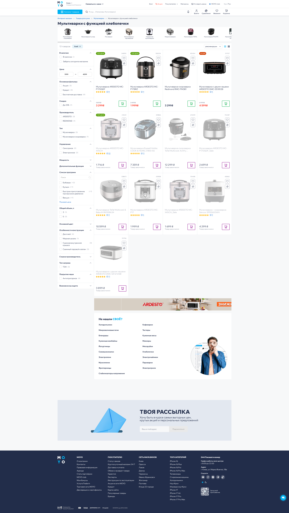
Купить (122, 103)
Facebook (208, 477)
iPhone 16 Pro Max (177, 471)
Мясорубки (147, 346)
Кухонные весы (149, 335)
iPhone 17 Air (175, 493)
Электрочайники (150, 357)
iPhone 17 (174, 490)
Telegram (218, 477)
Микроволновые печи (109, 330)
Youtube (203, 477)
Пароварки (147, 362)
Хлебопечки (148, 352)
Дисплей (67, 234)
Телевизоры (175, 474)
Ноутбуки (174, 483)
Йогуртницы (104, 346)
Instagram (213, 477)
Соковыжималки (106, 352)
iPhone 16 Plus (176, 464)
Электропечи (105, 357)
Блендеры (103, 335)
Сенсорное (68, 148)
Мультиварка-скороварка (74, 137)
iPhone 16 (174, 461)
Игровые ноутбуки (178, 487)
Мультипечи (104, 362)
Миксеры (146, 341)
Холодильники (105, 325)
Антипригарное (70, 278)
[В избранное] (124, 58)
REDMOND (67, 121)
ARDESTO (67, 116)
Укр (225, 4)
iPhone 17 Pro (175, 496)
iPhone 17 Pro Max (177, 499)
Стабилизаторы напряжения (112, 373)
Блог (151, 4)
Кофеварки (147, 325)
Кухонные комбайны (108, 341)
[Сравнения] (124, 63)
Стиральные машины (179, 477)
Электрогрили (149, 368)
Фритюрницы (105, 368)
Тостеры (146, 330)
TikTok (223, 477)
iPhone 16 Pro (175, 467)
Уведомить (122, 165)
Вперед (231, 33)
